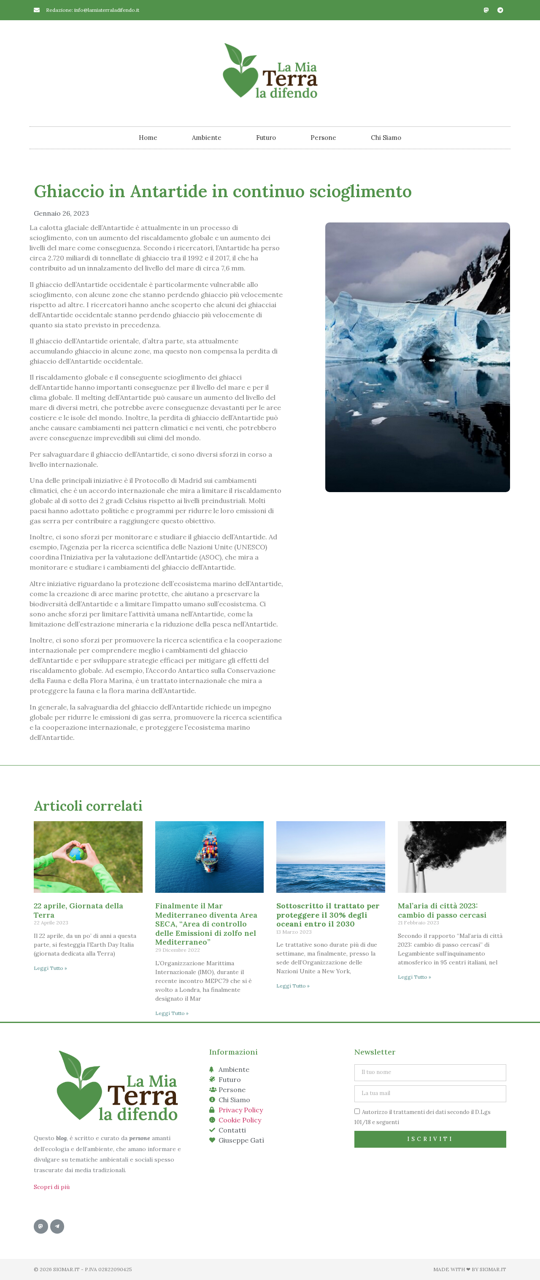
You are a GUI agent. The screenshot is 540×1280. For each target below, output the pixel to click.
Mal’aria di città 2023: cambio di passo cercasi (442, 910)
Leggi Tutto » (50, 968)
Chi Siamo (386, 138)
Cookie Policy (240, 1120)
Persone (323, 138)
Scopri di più (52, 1187)
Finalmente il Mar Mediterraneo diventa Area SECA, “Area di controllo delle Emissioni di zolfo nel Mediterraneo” (206, 924)
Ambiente (206, 138)
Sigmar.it (493, 1269)
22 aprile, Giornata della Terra (78, 910)
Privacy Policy (241, 1110)
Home (148, 138)
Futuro (266, 138)
